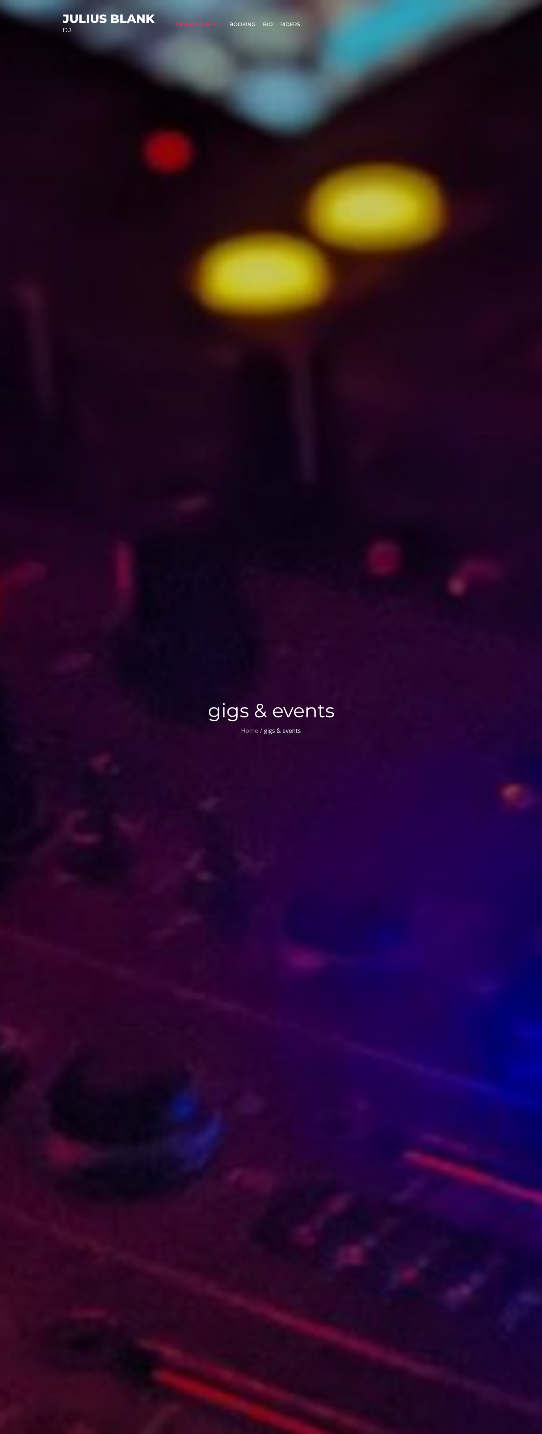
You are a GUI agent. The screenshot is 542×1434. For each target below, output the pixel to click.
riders (290, 24)
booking (242, 24)
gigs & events (196, 24)
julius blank (108, 18)
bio (268, 24)
